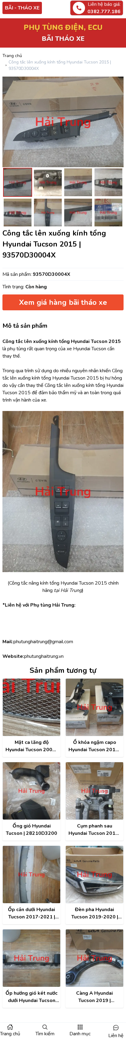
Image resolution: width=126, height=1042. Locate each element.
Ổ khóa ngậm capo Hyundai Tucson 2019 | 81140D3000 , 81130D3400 (95, 746)
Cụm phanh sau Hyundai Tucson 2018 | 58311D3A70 (95, 830)
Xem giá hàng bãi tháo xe (63, 302)
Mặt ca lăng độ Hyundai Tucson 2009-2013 (31, 746)
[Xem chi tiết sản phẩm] (31, 707)
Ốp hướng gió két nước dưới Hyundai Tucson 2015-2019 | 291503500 (31, 997)
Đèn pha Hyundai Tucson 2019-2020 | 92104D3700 (94, 913)
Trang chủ (12, 56)
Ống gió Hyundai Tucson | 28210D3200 (31, 830)
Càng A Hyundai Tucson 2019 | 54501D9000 (94, 997)
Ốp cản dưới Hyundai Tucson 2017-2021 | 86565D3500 (31, 913)
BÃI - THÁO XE (22, 8)
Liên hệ (116, 1035)
